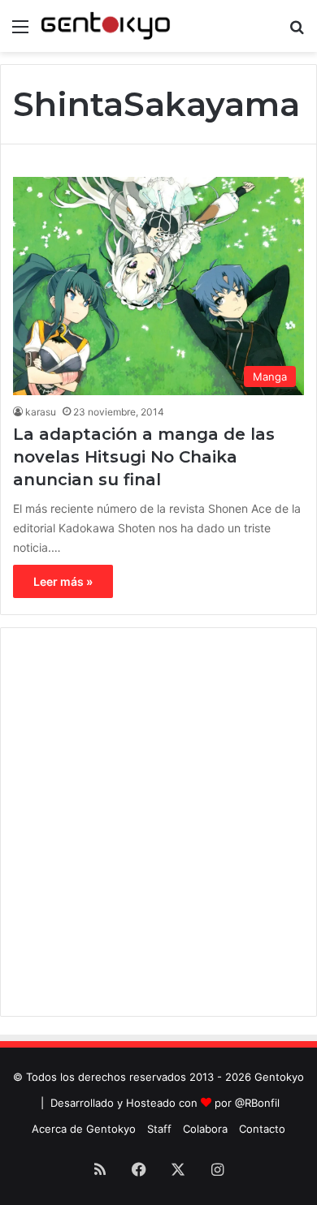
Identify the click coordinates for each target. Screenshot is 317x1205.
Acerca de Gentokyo (84, 1128)
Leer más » (63, 581)
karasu (40, 412)
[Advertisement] (158, 822)
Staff (159, 1128)
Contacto (262, 1128)
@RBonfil (257, 1102)
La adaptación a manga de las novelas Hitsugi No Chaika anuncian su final (144, 456)
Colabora (205, 1128)
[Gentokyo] (106, 26)
